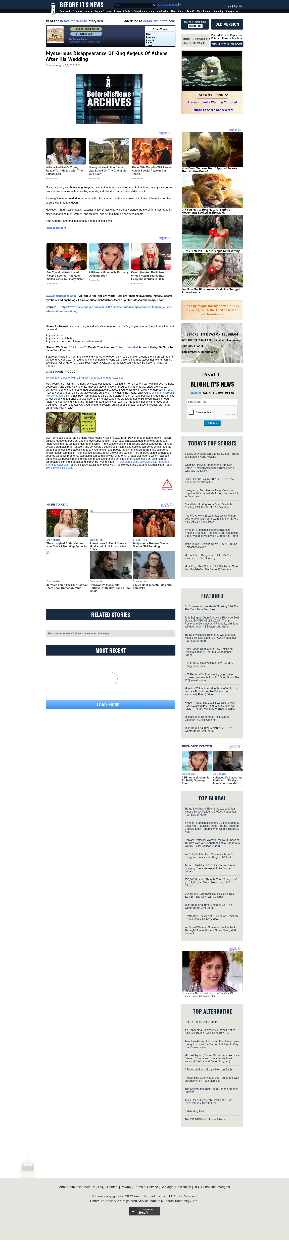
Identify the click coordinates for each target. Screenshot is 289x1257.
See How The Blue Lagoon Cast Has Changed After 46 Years (211, 290)
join (63, 335)
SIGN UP (196, 393)
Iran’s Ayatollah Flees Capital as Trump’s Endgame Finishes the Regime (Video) (209, 856)
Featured (65, 11)
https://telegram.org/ (228, 340)
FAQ (101, 1187)
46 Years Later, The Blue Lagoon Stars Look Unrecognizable (67, 586)
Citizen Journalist (127, 347)
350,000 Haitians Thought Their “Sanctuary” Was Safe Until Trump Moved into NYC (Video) (211, 882)
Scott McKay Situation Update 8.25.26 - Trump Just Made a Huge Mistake (212, 455)
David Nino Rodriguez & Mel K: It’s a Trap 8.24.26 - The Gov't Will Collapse (209, 895)
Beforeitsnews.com (74, 21)
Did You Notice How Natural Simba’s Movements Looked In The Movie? (206, 211)
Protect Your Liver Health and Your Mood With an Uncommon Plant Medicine (212, 1079)
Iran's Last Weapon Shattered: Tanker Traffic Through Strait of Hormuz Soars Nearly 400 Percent (211, 930)
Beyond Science (103, 11)
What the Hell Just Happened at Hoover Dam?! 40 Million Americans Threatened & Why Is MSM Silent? (210, 467)
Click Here (76, 347)
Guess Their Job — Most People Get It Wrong (211, 251)
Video (181, 11)
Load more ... (110, 705)
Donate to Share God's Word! (212, 110)
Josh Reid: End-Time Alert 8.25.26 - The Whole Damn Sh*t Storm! (208, 729)
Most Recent (204, 11)
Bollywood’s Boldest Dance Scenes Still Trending (150, 545)
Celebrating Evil (194, 1111)
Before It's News (82, 4)
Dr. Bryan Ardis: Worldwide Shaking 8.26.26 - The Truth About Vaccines (211, 608)
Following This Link (61, 467)
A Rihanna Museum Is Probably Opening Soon (109, 274)
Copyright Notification (176, 1187)
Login (228, 6)
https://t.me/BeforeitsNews (199, 352)
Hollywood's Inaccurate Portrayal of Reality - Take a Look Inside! (110, 588)
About (63, 1187)
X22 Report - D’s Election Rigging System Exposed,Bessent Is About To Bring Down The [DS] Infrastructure (212, 677)
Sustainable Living (144, 11)
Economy (77, 11)
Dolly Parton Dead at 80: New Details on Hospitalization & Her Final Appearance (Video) (209, 652)
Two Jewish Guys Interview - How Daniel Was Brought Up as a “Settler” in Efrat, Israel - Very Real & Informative (212, 1044)
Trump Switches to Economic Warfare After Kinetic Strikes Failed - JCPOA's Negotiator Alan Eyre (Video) (210, 637)
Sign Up (237, 6)
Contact (112, 1187)
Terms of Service (146, 1187)
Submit (212, 423)
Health (88, 11)
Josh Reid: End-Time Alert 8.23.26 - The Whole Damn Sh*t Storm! (208, 906)
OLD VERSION (227, 24)
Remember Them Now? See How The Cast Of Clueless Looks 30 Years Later (207, 994)
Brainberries (52, 283)
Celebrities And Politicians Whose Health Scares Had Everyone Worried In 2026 (147, 275)
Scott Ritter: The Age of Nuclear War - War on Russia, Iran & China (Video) (211, 917)
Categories (232, 11)
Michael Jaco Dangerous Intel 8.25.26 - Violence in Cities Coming (208, 557)
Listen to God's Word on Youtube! (212, 102)
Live (173, 11)
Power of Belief (122, 11)
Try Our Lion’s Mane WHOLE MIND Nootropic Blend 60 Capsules (84, 377)
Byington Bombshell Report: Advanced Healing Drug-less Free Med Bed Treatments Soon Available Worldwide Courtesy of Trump (211, 532)
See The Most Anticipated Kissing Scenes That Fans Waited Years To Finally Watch (65, 275)
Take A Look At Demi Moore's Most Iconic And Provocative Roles (108, 546)
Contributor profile (77, 42)
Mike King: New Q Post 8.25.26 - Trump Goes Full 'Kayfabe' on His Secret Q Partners (211, 568)
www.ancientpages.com (61, 295)
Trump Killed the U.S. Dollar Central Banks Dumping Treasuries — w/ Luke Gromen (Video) (210, 868)
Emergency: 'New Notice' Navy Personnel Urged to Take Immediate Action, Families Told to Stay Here (212, 493)
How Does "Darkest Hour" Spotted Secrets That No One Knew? (209, 170)
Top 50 (190, 11)
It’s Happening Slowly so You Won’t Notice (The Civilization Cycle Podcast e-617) (210, 1031)
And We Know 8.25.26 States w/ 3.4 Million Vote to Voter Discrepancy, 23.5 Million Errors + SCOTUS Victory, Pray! (211, 518)
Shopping (218, 11)
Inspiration (162, 11)
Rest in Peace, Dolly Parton (201, 1021)
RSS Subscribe (205, 1187)
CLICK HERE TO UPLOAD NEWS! (227, 44)
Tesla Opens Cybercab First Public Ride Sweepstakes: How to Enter (208, 1102)
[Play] (212, 71)
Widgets (224, 1187)
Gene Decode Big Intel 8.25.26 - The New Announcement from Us (209, 481)
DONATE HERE (195, 26)
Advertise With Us (82, 1187)
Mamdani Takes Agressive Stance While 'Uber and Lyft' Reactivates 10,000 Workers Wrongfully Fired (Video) (212, 691)
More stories (94, 42)
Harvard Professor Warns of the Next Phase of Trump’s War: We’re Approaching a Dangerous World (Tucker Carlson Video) (212, 843)
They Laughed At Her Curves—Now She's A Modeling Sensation (67, 545)
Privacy (126, 1187)
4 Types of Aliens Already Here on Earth (208, 1069)
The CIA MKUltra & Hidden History (205, 1119)
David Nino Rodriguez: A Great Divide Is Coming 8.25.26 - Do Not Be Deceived (208, 506)
